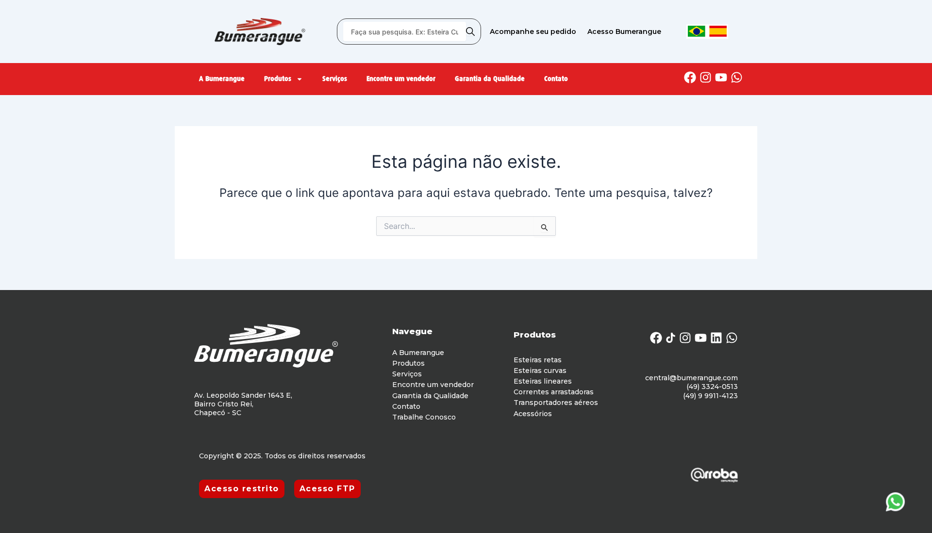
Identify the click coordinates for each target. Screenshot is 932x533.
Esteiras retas (538, 359)
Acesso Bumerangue (624, 31)
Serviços (334, 79)
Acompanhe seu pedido (533, 31)
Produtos (277, 79)
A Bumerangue (222, 79)
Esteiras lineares (543, 381)
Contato (556, 79)
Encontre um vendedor (400, 79)
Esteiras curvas (540, 370)
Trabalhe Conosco (424, 417)
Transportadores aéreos (556, 402)
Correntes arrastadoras (554, 392)
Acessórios (533, 413)
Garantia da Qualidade (490, 79)
